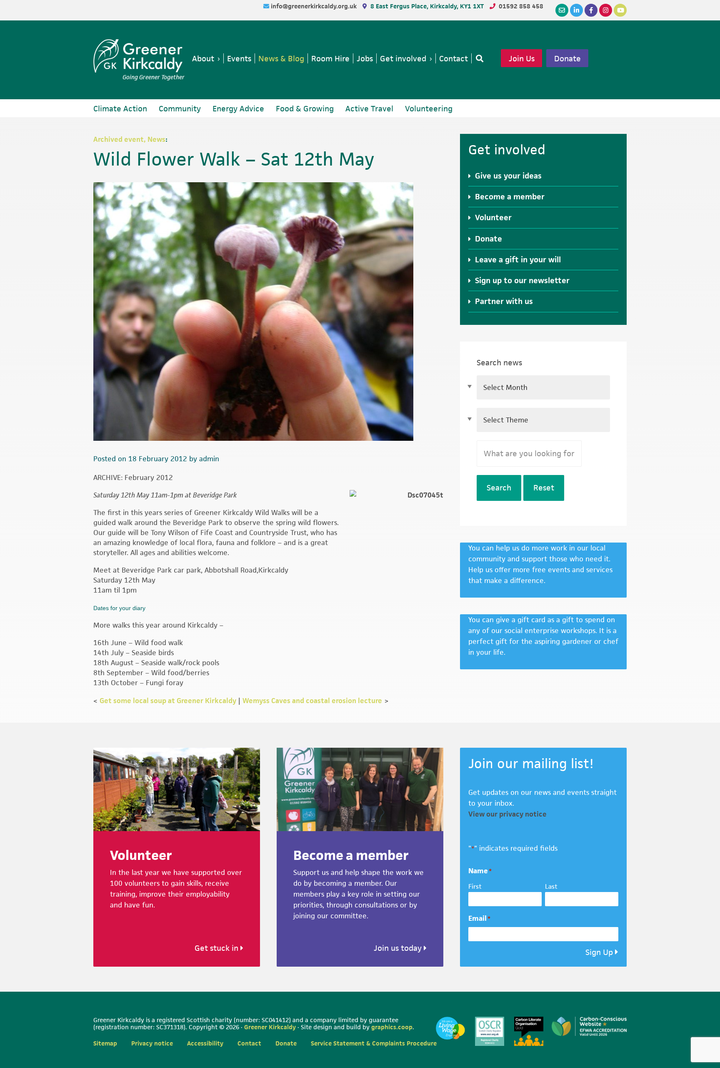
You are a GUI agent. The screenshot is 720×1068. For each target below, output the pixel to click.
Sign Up (599, 952)
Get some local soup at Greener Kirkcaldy (168, 700)
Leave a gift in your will (518, 259)
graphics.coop (391, 1027)
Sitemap (105, 1043)
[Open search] (478, 58)
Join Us (522, 58)
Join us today (399, 948)
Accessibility (205, 1043)
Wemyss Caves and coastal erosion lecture (312, 700)
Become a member (510, 196)
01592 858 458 (521, 6)
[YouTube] (620, 10)
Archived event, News (129, 139)
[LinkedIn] (576, 10)
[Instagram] (605, 10)
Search (499, 487)
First (475, 886)
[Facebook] (591, 10)
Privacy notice (152, 1043)
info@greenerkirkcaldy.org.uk (314, 6)
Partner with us (504, 301)
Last (551, 886)
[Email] (561, 10)
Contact (249, 1043)
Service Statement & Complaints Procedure (374, 1043)
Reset (543, 487)
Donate (567, 58)
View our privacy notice (507, 814)
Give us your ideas (508, 176)
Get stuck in (217, 948)
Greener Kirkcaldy (139, 56)
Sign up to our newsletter (522, 280)
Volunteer (493, 217)
